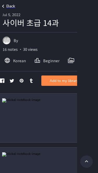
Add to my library (64, 80)
